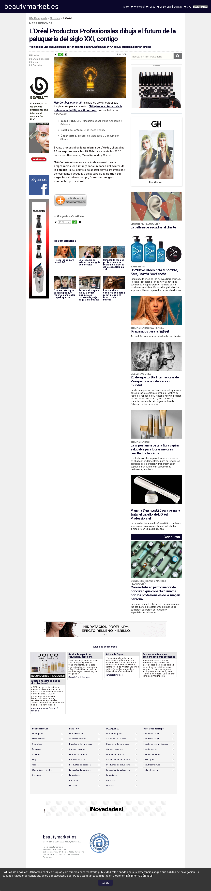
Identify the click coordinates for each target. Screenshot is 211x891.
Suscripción (38, 734)
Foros (152, 7)
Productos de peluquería (118, 765)
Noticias (55, 18)
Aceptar (105, 882)
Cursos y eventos (77, 749)
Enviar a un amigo (41, 59)
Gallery (178, 7)
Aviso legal (48, 857)
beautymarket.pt (151, 739)
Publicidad (37, 744)
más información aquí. (139, 875)
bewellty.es (148, 760)
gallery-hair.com (151, 770)
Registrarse (200, 7)
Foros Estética (76, 734)
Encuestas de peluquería (118, 770)
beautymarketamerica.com (156, 744)
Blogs (34, 760)
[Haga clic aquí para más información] (70, 205)
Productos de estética (80, 765)
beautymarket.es (31, 6)
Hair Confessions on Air (68, 102)
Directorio (166, 7)
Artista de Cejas (114, 654)
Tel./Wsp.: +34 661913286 (54, 849)
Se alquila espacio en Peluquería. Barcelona (80, 655)
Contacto (36, 775)
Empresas (36, 749)
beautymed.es (150, 749)
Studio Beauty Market (42, 770)
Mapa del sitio (38, 739)
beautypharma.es (151, 754)
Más (189, 7)
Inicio (126, 7)
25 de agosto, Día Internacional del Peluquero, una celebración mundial (155, 381)
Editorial (73, 785)
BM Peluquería (38, 18)
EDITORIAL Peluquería (145, 224)
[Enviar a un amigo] (64, 222)
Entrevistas (74, 775)
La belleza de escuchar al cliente (153, 227)
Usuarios (36, 754)
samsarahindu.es (114, 675)
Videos (35, 765)
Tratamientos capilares (147, 328)
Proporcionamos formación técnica (45, 709)
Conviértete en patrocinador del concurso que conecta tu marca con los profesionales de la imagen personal (155, 593)
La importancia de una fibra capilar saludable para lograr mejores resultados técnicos (155, 449)
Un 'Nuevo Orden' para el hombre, (154, 272)
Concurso (172, 537)
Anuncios (139, 7)
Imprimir (36, 62)
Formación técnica (78, 754)
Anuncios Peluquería (116, 739)
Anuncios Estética (77, 739)
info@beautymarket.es (54, 847)
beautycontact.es (151, 765)
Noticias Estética (77, 760)
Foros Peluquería (114, 734)
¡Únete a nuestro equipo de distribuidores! (45, 682)
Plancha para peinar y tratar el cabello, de (155, 514)
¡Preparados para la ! (150, 331)
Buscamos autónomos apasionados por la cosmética (159, 655)
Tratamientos (140, 442)
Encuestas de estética (79, 770)
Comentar (37, 65)
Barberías (138, 266)
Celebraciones (141, 373)
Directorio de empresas (80, 744)
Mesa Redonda (40, 23)
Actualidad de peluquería (118, 760)
